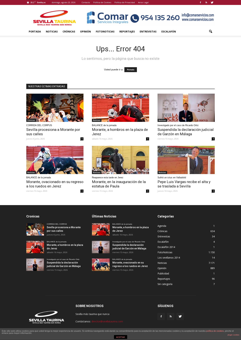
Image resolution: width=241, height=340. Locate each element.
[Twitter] (212, 2)
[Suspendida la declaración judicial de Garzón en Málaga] (186, 108)
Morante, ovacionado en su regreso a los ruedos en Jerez (54, 184)
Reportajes (127, 31)
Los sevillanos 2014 (169, 257)
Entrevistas (148, 31)
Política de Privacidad (125, 2)
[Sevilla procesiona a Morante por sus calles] (54, 108)
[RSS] (206, 2)
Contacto (86, 2)
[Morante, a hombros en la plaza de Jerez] (120, 108)
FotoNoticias (105, 31)
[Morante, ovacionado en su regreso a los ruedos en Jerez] (54, 160)
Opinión (85, 31)
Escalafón (168, 31)
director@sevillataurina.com (107, 321)
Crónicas (69, 31)
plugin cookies (233, 335)
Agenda (162, 225)
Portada (35, 31)
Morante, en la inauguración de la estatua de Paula (119, 184)
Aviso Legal (143, 2)
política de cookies (215, 331)
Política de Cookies (102, 2)
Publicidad (163, 273)
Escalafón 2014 (166, 247)
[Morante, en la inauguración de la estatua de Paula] (120, 160)
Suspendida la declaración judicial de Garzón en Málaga (186, 132)
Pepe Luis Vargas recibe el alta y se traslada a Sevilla (184, 184)
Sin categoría (165, 284)
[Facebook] (200, 2)
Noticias (52, 31)
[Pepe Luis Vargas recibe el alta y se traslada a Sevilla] (186, 160)
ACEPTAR (120, 337)
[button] (210, 31)
